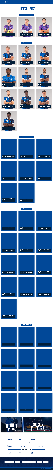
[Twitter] (44, 1)
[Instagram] (45, 1)
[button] (38, 1)
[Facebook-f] (43, 1)
